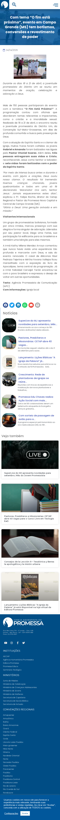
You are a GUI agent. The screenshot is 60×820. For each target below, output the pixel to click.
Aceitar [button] (25, 813)
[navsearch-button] (14, 5)
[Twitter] (23, 642)
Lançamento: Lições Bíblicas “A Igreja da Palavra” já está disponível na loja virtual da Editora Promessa (27, 607)
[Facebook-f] (17, 642)
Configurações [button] (11, 813)
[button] (5, 305)
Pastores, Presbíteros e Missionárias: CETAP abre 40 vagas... (35, 341)
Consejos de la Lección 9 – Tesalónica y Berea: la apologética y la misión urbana (29, 562)
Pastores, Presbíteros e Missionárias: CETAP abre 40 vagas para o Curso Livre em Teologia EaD (29, 518)
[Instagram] (11, 642)
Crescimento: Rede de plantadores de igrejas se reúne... (33, 378)
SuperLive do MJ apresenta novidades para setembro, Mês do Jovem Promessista (27, 474)
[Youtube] (5, 642)
